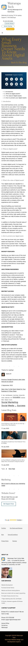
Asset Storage (15, 395)
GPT (11, 397)
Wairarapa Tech (14, 5)
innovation (16, 397)
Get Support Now (8, 504)
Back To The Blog (19, 62)
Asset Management (9, 395)
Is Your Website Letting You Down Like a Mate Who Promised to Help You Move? (13, 460)
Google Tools (7, 397)
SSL (15, 406)
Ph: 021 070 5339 (8, 21)
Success (21, 405)
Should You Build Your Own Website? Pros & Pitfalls (13, 442)
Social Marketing (9, 402)
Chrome (2, 397)
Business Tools (22, 395)
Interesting (23, 397)
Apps (4, 395)
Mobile (2, 399)
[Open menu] (2, 33)
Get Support (10, 29)
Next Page (12, 468)
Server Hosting (8, 26)
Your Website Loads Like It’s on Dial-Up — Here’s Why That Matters (13, 424)
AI (1, 395)
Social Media (7, 405)
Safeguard (6, 399)
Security (10, 399)
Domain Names (9, 23)
